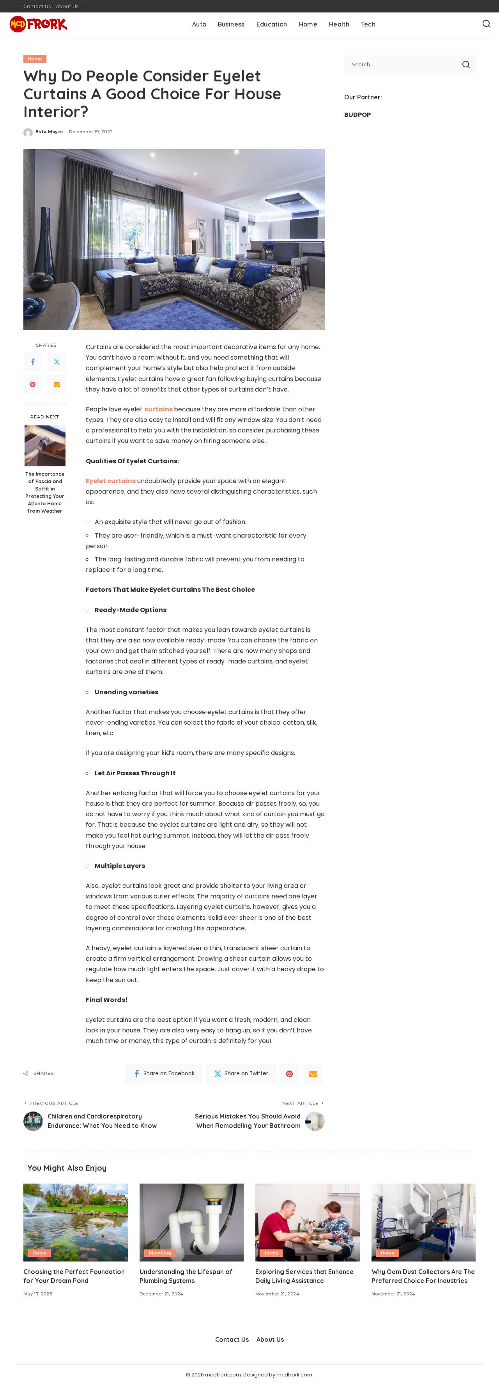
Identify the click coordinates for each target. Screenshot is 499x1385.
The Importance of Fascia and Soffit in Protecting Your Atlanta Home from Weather (44, 492)
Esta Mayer (49, 131)
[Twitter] (57, 362)
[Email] (57, 385)
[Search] (486, 24)
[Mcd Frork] (38, 24)
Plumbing (160, 1253)
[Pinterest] (32, 385)
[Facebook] (32, 362)
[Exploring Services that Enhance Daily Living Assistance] (307, 1223)
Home (35, 59)
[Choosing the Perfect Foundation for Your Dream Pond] (75, 1223)
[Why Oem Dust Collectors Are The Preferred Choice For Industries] (424, 1223)
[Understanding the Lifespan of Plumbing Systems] (192, 1223)
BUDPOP (357, 114)
